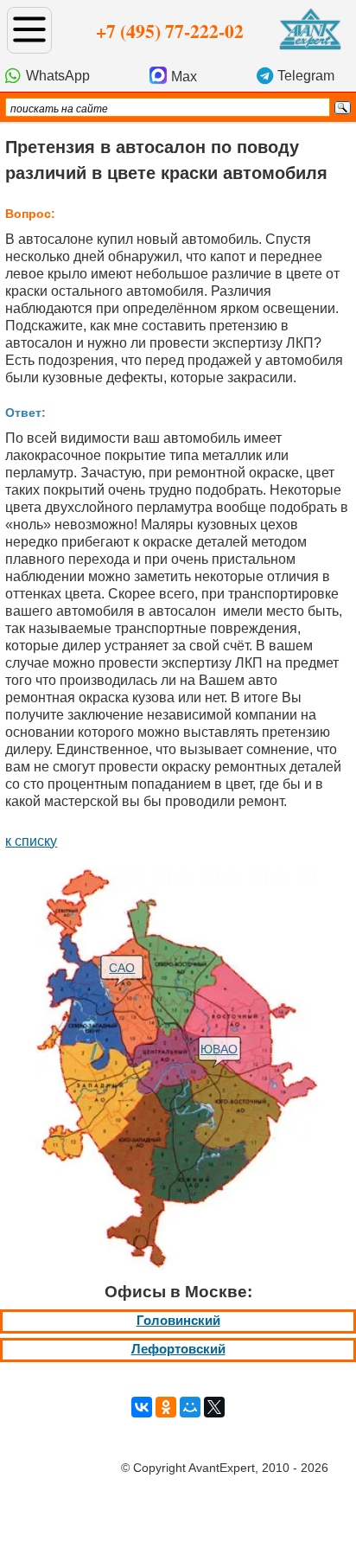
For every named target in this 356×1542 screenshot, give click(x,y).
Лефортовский (178, 1349)
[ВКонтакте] (141, 1407)
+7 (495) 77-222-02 (170, 30)
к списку (31, 841)
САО (122, 968)
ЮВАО (219, 1049)
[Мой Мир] (190, 1407)
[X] (214, 1407)
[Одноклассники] (166, 1407)
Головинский (178, 1321)
